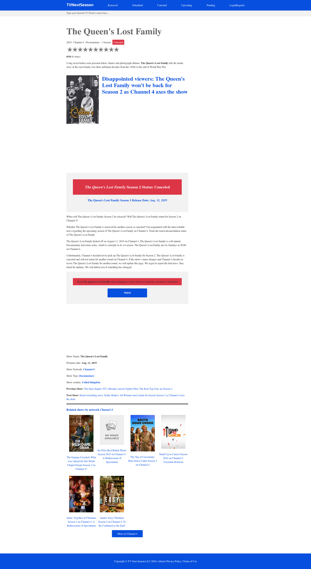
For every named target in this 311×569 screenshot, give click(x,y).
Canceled (162, 5)
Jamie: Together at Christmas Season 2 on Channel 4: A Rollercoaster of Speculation (81, 521)
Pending (211, 5)
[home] (79, 5)
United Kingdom (91, 382)
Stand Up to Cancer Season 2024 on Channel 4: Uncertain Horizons (173, 458)
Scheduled (137, 5)
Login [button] (233, 5)
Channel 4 (88, 369)
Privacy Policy (173, 561)
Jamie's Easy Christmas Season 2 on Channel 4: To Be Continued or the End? (112, 521)
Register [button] (240, 5)
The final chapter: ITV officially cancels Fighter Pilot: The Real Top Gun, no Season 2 (128, 388)
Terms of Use (190, 561)
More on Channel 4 (127, 533)
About (161, 561)
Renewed (113, 5)
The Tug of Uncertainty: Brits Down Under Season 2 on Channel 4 (142, 460)
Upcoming (186, 5)
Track (127, 293)
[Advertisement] (127, 147)
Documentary (86, 376)
